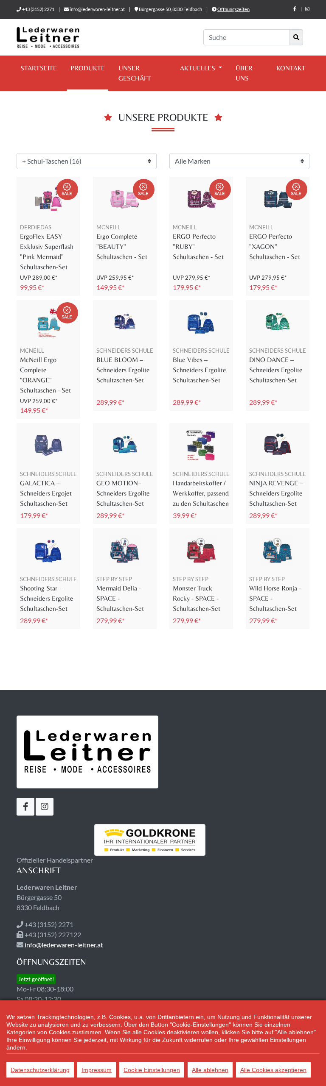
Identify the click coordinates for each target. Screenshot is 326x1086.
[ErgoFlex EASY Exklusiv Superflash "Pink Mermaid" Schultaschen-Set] (48, 199)
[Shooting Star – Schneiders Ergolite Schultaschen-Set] (48, 550)
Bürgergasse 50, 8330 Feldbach (170, 9)
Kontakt (291, 68)
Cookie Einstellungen (152, 1070)
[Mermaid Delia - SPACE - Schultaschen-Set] (124, 550)
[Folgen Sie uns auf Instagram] (307, 8)
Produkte (87, 68)
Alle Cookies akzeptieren (273, 1070)
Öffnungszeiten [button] (233, 9)
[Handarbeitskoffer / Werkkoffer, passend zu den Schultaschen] (201, 445)
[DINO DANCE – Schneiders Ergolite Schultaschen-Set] (277, 322)
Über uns (244, 73)
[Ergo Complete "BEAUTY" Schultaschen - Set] (124, 199)
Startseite (38, 68)
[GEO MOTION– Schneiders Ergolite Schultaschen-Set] (124, 445)
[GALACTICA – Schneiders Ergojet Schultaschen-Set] (48, 445)
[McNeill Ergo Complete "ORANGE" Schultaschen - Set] (48, 322)
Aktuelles (198, 68)
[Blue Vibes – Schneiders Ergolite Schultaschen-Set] (201, 322)
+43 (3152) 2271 (38, 9)
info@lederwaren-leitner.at (97, 9)
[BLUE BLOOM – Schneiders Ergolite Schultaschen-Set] (124, 322)
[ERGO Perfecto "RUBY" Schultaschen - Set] (201, 199)
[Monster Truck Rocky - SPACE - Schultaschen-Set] (201, 550)
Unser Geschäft (134, 73)
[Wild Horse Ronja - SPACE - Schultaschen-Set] (277, 550)
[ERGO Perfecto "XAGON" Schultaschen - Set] (277, 199)
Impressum (97, 1070)
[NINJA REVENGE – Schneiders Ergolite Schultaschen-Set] (277, 445)
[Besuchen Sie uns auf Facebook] (294, 8)
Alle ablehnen (210, 1070)
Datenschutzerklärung (40, 1070)
